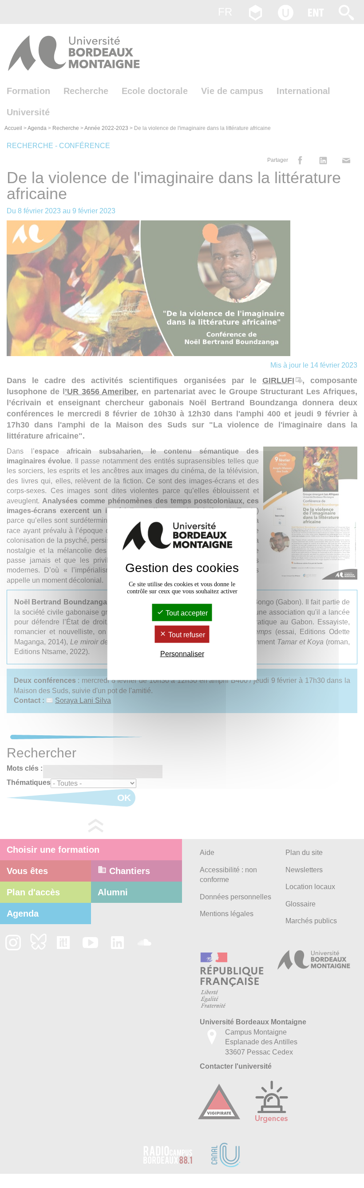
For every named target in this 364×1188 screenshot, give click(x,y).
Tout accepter (186, 612)
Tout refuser (185, 635)
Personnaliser (182, 654)
